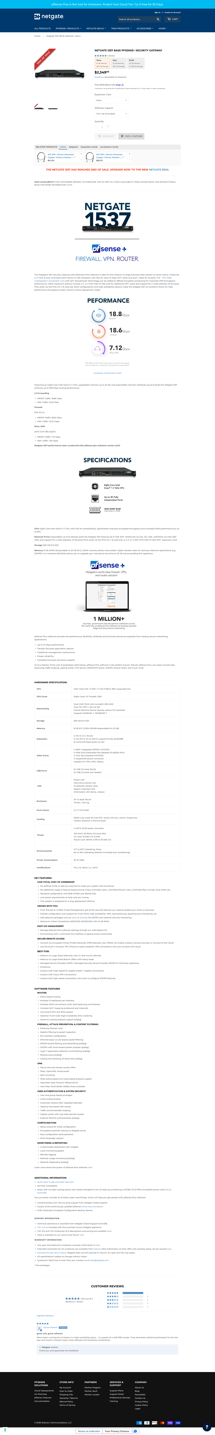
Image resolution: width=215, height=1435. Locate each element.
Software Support (104, 108)
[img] (43, 1323)
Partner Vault (91, 1391)
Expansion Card (103, 94)
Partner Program (93, 1387)
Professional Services (120, 1397)
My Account (65, 1387)
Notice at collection (89, 1431)
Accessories (144, 28)
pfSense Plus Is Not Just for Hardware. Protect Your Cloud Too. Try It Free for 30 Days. (107, 4)
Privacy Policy (141, 1401)
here (90, 1167)
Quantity (99, 121)
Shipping (99, 77)
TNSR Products (120, 28)
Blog (137, 1391)
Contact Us (140, 1398)
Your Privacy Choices (117, 1431)
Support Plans (116, 1390)
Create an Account (173, 12)
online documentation (92, 1206)
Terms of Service (67, 1405)
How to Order (66, 1391)
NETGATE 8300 (158, 169)
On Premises (40, 1394)
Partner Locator (92, 1394)
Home (37, 36)
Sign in (157, 12)
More (162, 28)
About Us (139, 1387)
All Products (42, 28)
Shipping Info (66, 1394)
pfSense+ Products (68, 28)
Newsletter (140, 1394)
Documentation (42, 1401)
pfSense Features (42, 1397)
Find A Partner (133, 136)
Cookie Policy (141, 1405)
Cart (175, 19)
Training (114, 1401)
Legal (137, 1408)
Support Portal (117, 1394)
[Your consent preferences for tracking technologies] (5, 1430)
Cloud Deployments (44, 1390)
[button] (101, 55)
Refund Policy (66, 1401)
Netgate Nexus (95, 28)
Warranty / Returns (69, 1398)
